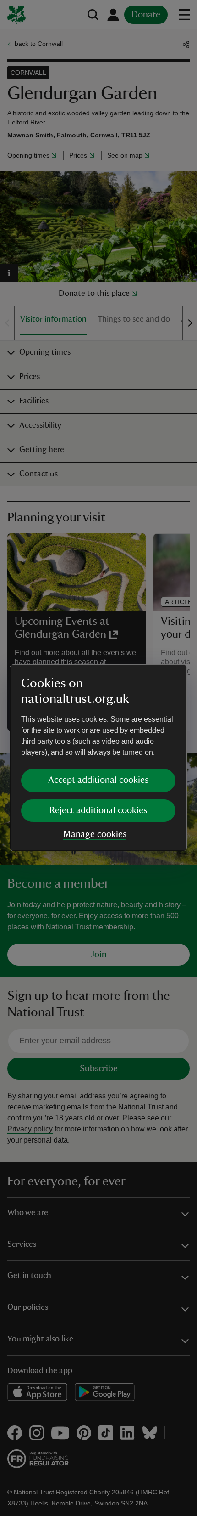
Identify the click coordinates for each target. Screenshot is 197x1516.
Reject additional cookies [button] (98, 810)
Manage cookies (94, 834)
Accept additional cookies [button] (98, 780)
